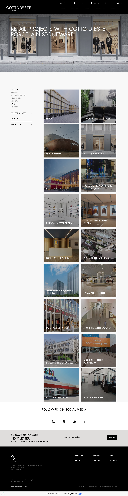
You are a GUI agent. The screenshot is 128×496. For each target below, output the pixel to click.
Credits (115, 486)
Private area (79, 456)
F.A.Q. (112, 456)
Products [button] (74, 9)
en (121, 3)
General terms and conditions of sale (97, 486)
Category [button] (15, 90)
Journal (113, 9)
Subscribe (112, 437)
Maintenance (97, 460)
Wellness (14, 107)
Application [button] (16, 124)
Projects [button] (86, 9)
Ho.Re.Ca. (14, 92)
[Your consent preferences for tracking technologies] (3, 493)
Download (96, 456)
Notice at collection (53, 494)
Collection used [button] (18, 113)
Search (109, 3)
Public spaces (16, 98)
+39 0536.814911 (18, 468)
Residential (15, 101)
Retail (13, 104)
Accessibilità (110, 486)
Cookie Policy (85, 486)
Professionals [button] (100, 9)
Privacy (79, 486)
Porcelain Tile (79, 460)
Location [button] (15, 119)
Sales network (81, 3)
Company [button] (62, 9)
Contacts (65, 3)
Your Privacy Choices (69, 494)
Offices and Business (18, 95)
